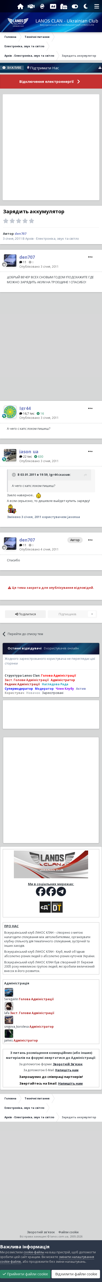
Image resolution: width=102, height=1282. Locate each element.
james (8, 1040)
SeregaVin (11, 999)
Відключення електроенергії (46, 81)
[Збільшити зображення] (38, 495)
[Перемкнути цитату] (14, 475)
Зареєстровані (52, 693)
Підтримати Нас (34, 67)
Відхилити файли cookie (75, 1274)
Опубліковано (39, 266)
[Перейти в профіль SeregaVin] (9, 992)
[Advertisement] (51, 147)
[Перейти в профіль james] (9, 1033)
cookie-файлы (34, 1252)
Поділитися (27, 614)
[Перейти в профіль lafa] (9, 1006)
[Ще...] (90, 257)
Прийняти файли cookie (27, 1274)
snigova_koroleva (16, 1026)
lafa (6, 1013)
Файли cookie (68, 1232)
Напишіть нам (66, 1070)
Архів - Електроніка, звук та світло (52, 238)
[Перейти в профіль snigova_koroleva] (9, 1020)
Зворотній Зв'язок (67, 1064)
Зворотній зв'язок (41, 1232)
